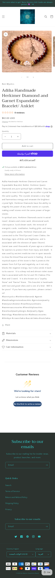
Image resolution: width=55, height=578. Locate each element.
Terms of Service (12, 491)
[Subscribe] (47, 465)
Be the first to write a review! (27, 404)
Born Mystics (24, 573)
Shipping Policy (12, 503)
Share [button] (7, 325)
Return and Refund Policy (16, 497)
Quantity (5, 131)
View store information (15, 174)
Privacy (8, 509)
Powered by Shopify (33, 573)
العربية (40, 554)
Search (8, 485)
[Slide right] (33, 77)
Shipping (5, 121)
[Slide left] (22, 77)
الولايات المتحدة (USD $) (18, 554)
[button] (3, 17)
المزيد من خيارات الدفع (27, 160)
